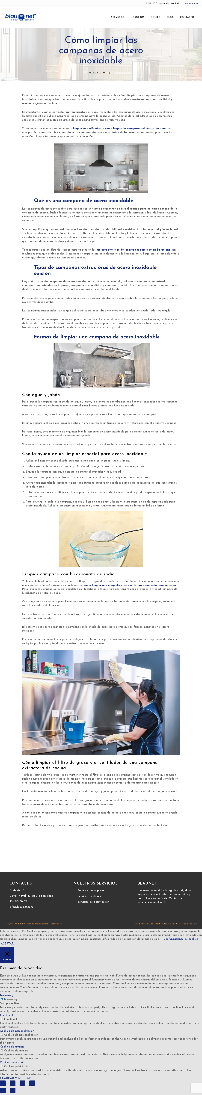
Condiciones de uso (144, 924)
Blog (170, 17)
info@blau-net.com (21, 907)
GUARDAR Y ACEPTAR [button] (15, 1078)
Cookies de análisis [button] (12, 1046)
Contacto (187, 17)
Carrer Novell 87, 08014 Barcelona (31, 896)
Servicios (117, 17)
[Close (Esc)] (3, 1083)
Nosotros (138, 17)
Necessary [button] (6, 995)
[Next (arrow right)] (12, 1090)
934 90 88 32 (191, 3)
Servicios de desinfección (93, 902)
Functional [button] (6, 1015)
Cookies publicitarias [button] (13, 1062)
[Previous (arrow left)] (3, 1090)
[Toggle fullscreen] (22, 1083)
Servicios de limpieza (90, 890)
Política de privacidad (166, 924)
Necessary (10, 999)
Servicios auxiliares (89, 896)
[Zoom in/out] (32, 1083)
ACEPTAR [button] (7, 943)
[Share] (12, 1083)
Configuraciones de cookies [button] (181, 939)
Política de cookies (188, 924)
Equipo (156, 17)
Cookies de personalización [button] (17, 1031)
